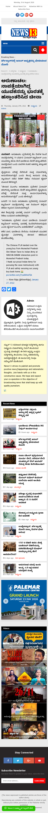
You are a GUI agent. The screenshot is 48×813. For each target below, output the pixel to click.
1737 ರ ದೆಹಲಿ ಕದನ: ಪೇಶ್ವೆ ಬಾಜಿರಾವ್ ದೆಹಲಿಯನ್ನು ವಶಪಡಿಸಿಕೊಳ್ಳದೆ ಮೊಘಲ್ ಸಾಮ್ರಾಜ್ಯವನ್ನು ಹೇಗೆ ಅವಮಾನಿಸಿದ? (22, 549)
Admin (3, 109)
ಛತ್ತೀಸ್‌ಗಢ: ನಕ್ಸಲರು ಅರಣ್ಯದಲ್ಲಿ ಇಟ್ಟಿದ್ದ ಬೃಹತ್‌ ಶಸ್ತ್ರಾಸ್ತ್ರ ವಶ (30, 412)
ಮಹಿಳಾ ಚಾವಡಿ (21, 468)
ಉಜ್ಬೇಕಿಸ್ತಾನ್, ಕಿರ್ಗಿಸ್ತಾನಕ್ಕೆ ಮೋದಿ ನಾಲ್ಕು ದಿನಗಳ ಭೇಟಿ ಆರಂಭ (31, 529)
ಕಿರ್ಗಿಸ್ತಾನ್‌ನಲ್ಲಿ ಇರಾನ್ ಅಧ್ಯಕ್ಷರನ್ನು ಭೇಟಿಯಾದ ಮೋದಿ (29, 442)
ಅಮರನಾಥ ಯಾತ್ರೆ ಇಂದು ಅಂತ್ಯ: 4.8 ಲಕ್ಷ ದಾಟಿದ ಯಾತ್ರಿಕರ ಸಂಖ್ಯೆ (30, 568)
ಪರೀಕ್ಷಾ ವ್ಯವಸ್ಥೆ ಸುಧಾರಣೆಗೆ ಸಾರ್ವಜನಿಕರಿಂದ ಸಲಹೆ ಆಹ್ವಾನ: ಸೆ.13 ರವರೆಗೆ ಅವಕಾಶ (30, 498)
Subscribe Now (24, 9)
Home (8, 7)
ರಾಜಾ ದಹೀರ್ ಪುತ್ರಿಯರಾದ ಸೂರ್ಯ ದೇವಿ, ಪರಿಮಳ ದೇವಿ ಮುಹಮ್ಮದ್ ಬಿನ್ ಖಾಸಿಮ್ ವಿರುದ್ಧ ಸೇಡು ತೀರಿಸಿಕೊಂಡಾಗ (32, 460)
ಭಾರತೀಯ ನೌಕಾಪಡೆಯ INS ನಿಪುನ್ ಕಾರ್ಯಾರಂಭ (31, 427)
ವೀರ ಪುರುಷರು (20, 558)
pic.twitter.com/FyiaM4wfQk (19, 275)
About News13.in (19, 7)
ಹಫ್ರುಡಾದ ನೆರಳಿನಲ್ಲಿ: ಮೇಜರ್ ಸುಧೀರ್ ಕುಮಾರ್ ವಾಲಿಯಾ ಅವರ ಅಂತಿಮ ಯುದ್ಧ (30, 479)
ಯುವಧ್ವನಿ (17, 487)
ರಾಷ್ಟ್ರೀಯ (34, 106)
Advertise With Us (35, 7)
